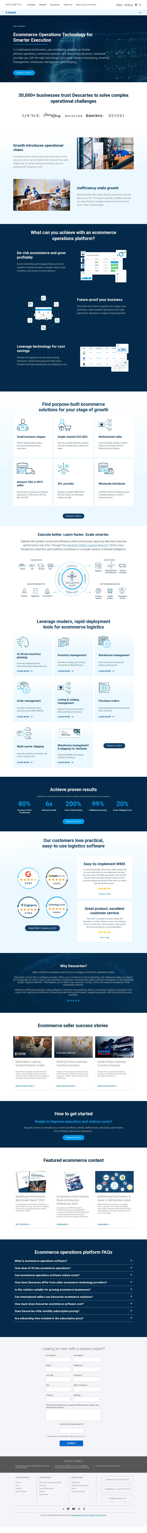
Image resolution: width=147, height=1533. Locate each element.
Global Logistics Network (86, 5)
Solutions (21, 26)
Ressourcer (55, 5)
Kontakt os (128, 5)
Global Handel (43, 1494)
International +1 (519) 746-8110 (117, 1489)
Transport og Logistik (78, 1491)
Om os (18, 1485)
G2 (109, 894)
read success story (25, 1086)
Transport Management (46, 1488)
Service (73, 1488)
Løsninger (31, 5)
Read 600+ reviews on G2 (42, 928)
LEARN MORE (62, 1224)
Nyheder (18, 1482)
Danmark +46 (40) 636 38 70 (117, 1480)
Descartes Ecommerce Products (108, 1466)
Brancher (42, 5)
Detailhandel (75, 1482)
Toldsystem (43, 1485)
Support (119, 5)
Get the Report (23, 1224)
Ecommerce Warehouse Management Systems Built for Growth (33, 1467)
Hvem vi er (68, 5)
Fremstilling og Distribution (80, 1485)
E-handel (11, 12)
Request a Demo (24, 73)
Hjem (15, 26)
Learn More (23, 671)
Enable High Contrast (80, 1515)
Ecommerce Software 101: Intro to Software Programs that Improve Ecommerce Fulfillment (72, 1467)
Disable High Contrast (97, 1515)
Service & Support (21, 1491)
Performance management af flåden (50, 1482)
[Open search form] (140, 5)
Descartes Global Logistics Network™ (87, 545)
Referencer (19, 1488)
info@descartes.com (117, 1498)
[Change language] (136, 5)
